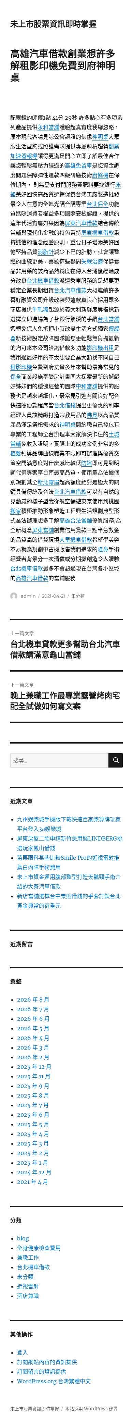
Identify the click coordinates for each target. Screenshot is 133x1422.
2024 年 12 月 (34, 1172)
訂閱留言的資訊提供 (41, 1371)
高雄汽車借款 (32, 578)
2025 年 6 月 (33, 1114)
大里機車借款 (75, 539)
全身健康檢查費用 (39, 1248)
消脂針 (46, 251)
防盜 (86, 462)
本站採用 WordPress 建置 (91, 1409)
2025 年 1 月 (32, 1162)
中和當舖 (87, 386)
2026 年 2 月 (33, 1057)
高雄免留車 (78, 165)
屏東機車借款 (97, 232)
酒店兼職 (28, 1295)
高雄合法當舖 (75, 520)
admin (28, 596)
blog (23, 1238)
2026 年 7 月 (33, 1009)
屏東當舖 (43, 530)
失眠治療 (92, 261)
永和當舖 (48, 127)
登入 (22, 1352)
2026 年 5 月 (33, 1028)
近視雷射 (28, 1286)
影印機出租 (100, 347)
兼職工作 (28, 1257)
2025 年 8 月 (33, 1095)
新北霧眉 (48, 482)
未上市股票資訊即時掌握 (53, 24)
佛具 (92, 415)
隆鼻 (103, 549)
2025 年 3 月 (33, 1143)
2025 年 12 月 (34, 1066)
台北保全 (97, 203)
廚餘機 (100, 175)
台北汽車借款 (70, 290)
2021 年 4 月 (32, 1181)
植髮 (15, 453)
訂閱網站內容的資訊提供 (47, 1362)
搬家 (15, 510)
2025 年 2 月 (33, 1153)
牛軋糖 (40, 309)
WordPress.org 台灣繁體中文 (54, 1381)
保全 (15, 376)
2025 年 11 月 (33, 1076)
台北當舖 (108, 319)
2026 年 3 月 (33, 1047)
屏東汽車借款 (81, 223)
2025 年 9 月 (33, 1085)
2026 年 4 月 (33, 1037)
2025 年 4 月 (33, 1133)
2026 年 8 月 (33, 999)
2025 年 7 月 (33, 1105)
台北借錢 (65, 405)
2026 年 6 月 (33, 1018)
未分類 (78, 596)
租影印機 (21, 367)
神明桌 (100, 136)
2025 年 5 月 (33, 1124)
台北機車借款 (43, 280)
